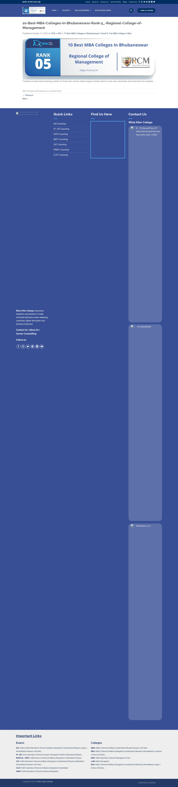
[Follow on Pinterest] (149, 2)
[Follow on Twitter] (144, 2)
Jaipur (83, 748)
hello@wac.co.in (143, 526)
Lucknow (158, 751)
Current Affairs (115, 2)
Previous (28, 95)
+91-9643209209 (144, 327)
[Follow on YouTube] (154, 2)
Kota (25, 755)
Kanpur (30, 751)
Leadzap (151, 783)
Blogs (125, 2)
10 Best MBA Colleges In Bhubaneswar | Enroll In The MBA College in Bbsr (98, 33)
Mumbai (34, 748)
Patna (94, 755)
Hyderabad (68, 748)
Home (88, 2)
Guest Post (133, 2)
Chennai (42, 748)
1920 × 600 (56, 33)
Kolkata (50, 748)
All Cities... (38, 751)
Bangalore (58, 748)
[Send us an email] (147, 2)
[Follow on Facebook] (139, 2)
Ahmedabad (21, 751)
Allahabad (79, 761)
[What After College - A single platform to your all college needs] (34, 10)
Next (26, 98)
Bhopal (77, 748)
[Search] (131, 10)
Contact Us (104, 2)
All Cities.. (38, 764)
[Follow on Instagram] (141, 2)
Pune (128, 758)
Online (22, 748)
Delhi (28, 748)
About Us (95, 2)
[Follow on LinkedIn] (151, 2)
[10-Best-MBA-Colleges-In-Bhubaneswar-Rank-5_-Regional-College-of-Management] (89, 59)
